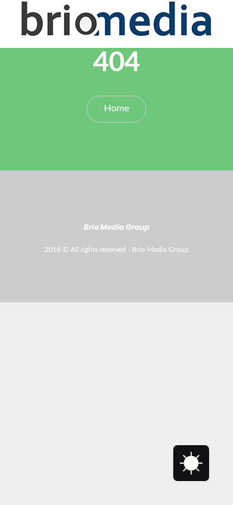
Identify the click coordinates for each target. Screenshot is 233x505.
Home (116, 108)
